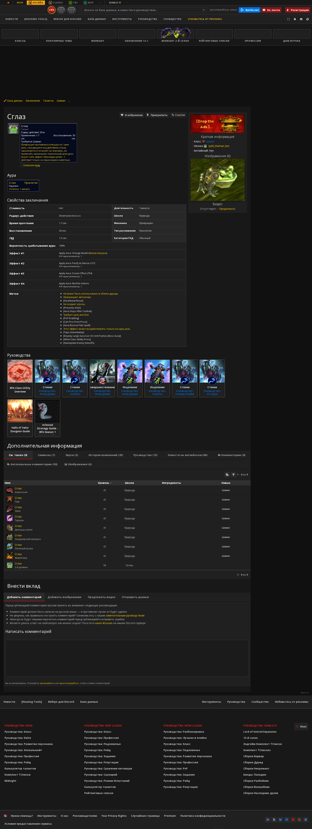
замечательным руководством (125, 615)
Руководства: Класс (18, 731)
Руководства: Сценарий (100, 774)
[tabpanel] (127, 524)
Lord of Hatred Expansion (259, 731)
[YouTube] (293, 819)
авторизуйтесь (47, 683)
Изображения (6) (218, 156)
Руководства (147, 19)
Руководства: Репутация (101, 762)
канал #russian (103, 623)
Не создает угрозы (74, 304)
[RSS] (299, 819)
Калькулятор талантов (20, 768)
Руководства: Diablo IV (260, 725)
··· (99, 2)
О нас (64, 815)
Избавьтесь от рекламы (205, 19)
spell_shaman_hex (218, 146)
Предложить (227, 208)
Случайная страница (145, 815)
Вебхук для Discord (67, 19)
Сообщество (172, 19)
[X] (274, 819)
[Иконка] (13, 128)
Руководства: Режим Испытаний (106, 780)
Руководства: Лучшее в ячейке (185, 737)
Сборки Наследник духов (260, 793)
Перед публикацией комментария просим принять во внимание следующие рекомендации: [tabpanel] (75, 644)
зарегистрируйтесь (69, 683)
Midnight (10, 780)
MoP (91, 2)
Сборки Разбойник (256, 780)
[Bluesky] (280, 819)
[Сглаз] (9, 490)
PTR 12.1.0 (61, 9)
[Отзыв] (301, 19)
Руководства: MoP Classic (103, 725)
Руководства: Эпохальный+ (23, 750)
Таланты (48, 100)
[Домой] (24, 9)
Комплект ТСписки (18, 774)
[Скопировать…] (227, 474)
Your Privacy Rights (114, 815)
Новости (11, 19)
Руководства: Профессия (22, 756)
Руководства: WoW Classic (183, 725)
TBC (75, 2)
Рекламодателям (85, 815)
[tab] (18, 455)
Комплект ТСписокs (257, 750)
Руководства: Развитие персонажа (29, 744)
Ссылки (180, 115)
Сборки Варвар (253, 756)
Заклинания (33, 100)
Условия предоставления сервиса (28, 823)
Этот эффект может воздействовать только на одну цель (96, 328)
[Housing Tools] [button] (35, 19)
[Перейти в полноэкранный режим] (288, 19)
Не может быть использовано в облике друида (90, 293)
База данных (97, 19)
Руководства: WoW (18, 725)
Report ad (304, 693)
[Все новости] (8, 3)
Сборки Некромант (256, 768)
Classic (58, 2)
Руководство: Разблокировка (184, 731)
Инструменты (211, 701)
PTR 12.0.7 (71, 9)
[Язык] (307, 19)
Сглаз (18, 488)
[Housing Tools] (31, 701)
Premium (170, 815)
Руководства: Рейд (18, 762)
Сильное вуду (31, 165)
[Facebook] (286, 819)
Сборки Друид (253, 762)
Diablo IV (119, 2)
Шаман (61, 100)
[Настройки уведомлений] (295, 19)
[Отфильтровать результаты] (233, 474)
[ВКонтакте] (305, 819)
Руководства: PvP (176, 768)
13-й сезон (250, 737)
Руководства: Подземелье (102, 744)
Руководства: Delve (18, 737)
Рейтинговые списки (98, 793)
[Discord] (267, 819)
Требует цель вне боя (76, 314)
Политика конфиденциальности (202, 815)
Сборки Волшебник (256, 787)
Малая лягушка (98, 253)
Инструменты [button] (122, 19)
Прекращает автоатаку (77, 297)
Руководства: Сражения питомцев (108, 768)
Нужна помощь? (22, 815)
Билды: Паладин (254, 774)
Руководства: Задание (100, 756)
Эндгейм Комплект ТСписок (262, 744)
